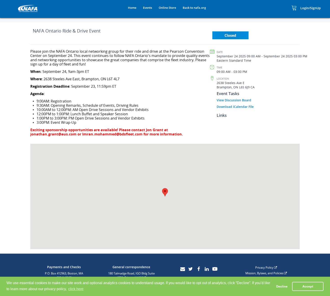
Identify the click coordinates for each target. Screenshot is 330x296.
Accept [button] (307, 286)
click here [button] (76, 289)
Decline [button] (282, 286)
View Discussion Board (234, 100)
